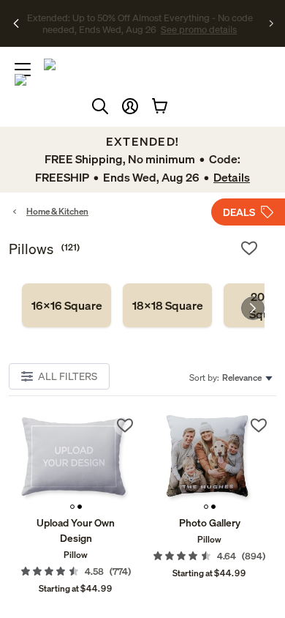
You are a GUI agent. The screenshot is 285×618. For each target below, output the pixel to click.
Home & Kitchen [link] (57, 211)
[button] (130, 106)
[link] (66, 305)
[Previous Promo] (16, 23)
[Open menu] (23, 69)
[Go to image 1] (72, 507)
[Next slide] (253, 308)
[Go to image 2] (79, 507)
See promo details (157, 29)
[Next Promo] (271, 23)
